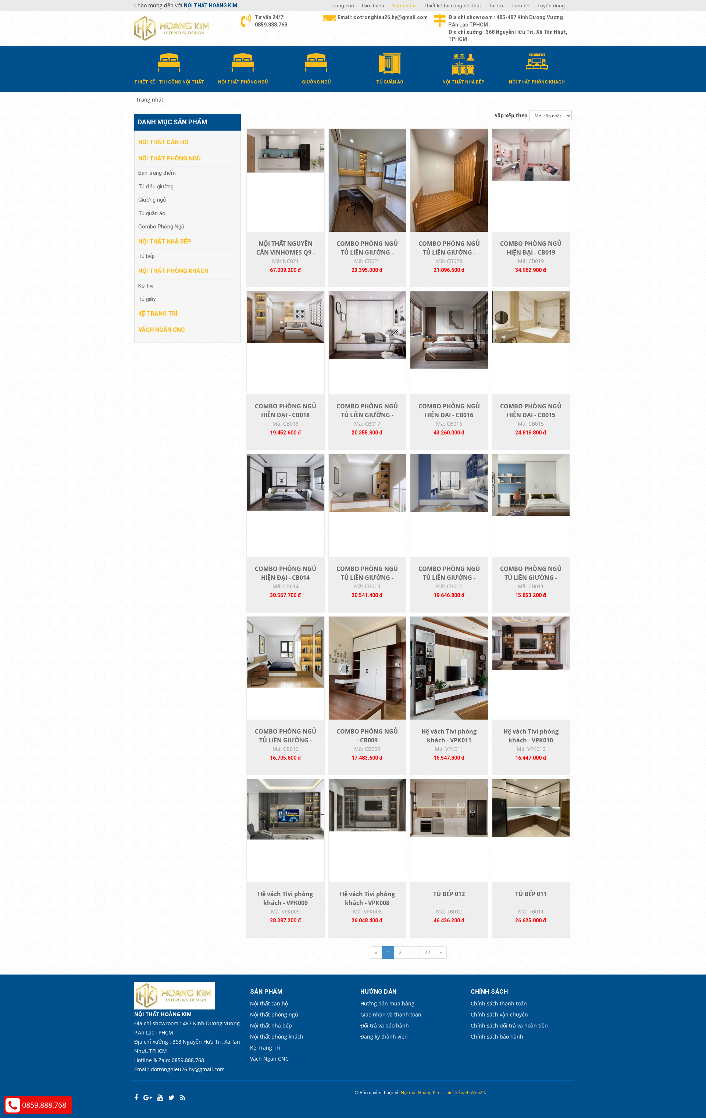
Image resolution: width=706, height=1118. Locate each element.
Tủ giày (147, 299)
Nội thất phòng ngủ (169, 158)
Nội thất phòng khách (173, 270)
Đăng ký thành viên (384, 1036)
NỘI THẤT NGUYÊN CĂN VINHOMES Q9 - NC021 (285, 252)
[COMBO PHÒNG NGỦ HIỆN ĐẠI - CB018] (285, 316)
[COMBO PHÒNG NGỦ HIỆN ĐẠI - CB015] (531, 316)
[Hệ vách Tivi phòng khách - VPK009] (285, 808)
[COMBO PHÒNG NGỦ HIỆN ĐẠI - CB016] (449, 329)
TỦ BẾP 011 (531, 894)
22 (427, 952)
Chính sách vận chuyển (499, 1014)
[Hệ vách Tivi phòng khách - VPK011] (449, 667)
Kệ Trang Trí (157, 313)
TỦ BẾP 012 (449, 894)
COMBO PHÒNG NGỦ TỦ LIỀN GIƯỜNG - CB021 (367, 252)
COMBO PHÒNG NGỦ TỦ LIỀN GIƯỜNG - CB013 (367, 577)
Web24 (478, 1092)
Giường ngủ (152, 199)
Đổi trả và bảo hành (384, 1025)
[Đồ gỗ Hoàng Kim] (172, 27)
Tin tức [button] (496, 5)
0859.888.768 (44, 1105)
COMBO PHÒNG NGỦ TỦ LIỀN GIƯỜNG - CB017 (367, 415)
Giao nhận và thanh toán (390, 1014)
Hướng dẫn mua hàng (387, 1003)
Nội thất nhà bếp (164, 241)
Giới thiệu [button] (373, 5)
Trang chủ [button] (342, 5)
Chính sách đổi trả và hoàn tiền (509, 1025)
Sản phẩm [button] (404, 5)
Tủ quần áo (151, 213)
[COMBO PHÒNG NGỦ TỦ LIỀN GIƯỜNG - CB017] (367, 324)
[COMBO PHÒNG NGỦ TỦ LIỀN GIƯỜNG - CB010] (285, 651)
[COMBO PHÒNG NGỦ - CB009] (367, 667)
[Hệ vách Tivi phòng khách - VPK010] (531, 642)
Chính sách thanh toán (499, 1003)
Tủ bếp (146, 256)
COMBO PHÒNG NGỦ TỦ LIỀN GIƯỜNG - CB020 (449, 252)
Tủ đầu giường (156, 186)
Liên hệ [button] (521, 5)
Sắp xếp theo (511, 115)
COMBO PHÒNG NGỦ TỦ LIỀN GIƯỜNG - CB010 (285, 740)
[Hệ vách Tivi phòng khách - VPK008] (367, 804)
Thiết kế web (457, 1092)
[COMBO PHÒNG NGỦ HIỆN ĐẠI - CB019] (531, 153)
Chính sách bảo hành (497, 1036)
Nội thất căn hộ (163, 142)
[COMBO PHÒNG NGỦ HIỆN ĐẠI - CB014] (285, 481)
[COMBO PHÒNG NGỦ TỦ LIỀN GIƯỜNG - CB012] (449, 482)
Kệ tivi (145, 286)
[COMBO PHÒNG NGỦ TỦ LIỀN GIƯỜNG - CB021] (367, 179)
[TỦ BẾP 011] (531, 807)
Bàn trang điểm (157, 173)
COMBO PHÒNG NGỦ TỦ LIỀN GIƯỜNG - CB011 (530, 577)
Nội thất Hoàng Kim (421, 1092)
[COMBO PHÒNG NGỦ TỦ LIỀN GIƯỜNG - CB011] (531, 484)
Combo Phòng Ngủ (161, 226)
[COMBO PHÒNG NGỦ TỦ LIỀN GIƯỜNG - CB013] (367, 482)
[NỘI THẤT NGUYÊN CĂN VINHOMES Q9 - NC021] (285, 149)
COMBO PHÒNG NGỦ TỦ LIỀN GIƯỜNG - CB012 (449, 577)
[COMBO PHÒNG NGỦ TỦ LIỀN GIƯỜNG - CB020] (449, 179)
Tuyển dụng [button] (551, 5)
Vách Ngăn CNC (161, 329)
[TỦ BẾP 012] (449, 807)
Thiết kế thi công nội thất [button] (452, 5)
